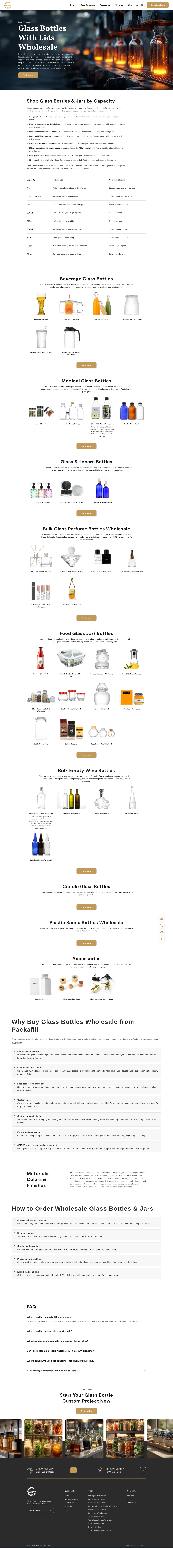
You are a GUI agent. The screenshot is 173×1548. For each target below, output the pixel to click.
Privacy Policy (130, 1545)
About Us (119, 5)
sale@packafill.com (161, 918)
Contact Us (131, 1502)
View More (86, 365)
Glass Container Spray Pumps (99, 1530)
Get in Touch (35, 1510)
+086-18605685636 (161, 932)
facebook (28, 1518)
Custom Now (87, 1411)
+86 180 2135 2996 (161, 925)
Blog (130, 5)
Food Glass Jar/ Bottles (97, 1509)
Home (72, 5)
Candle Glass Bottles (96, 1516)
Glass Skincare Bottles (96, 1502)
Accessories (105, 5)
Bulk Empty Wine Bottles (97, 1513)
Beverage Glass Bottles (97, 1496)
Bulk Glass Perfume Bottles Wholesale (102, 1506)
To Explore (28, 75)
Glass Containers (87, 5)
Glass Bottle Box (94, 1527)
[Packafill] (7, 5)
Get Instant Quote (157, 5)
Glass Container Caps (96, 1523)
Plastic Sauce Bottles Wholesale (100, 1520)
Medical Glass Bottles (96, 1499)
